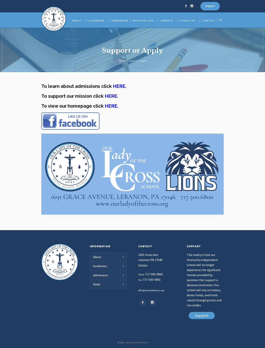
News (96, 284)
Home (122, 61)
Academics (100, 266)
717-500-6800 (154, 274)
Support (210, 6)
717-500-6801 (152, 280)
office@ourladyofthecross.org (151, 290)
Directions (142, 265)
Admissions (100, 275)
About (97, 257)
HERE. (119, 86)
